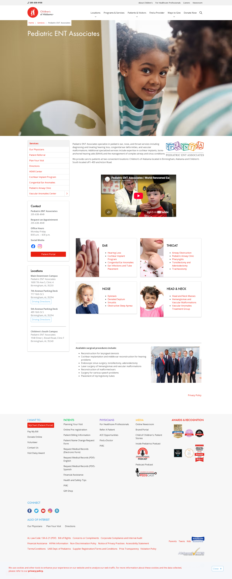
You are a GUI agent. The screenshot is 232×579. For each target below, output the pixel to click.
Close (216, 568)
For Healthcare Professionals (168, 2)
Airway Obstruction (181, 252)
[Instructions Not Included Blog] (57, 512)
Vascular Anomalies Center (42, 193)
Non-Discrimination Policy (83, 543)
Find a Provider (156, 12)
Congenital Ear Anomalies (42, 182)
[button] (66, 193)
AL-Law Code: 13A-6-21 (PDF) (41, 538)
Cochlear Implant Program (42, 177)
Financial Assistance (37, 543)
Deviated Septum (116, 299)
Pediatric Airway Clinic (40, 188)
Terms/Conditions (36, 548)
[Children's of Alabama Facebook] (30, 512)
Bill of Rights (64, 538)
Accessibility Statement (137, 543)
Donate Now (190, 12)
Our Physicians (36, 149)
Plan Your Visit (36, 160)
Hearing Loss (114, 252)
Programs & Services (114, 12)
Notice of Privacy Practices (111, 543)
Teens (182, 541)
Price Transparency (129, 548)
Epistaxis (112, 296)
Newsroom (197, 2)
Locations (95, 12)
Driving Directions (41, 301)
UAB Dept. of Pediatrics (59, 548)
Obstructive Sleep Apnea (120, 305)
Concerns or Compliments (86, 538)
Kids (189, 541)
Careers (186, 2)
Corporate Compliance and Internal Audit (121, 538)
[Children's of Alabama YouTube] (44, 512)
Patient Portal (48, 254)
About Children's (146, 2)
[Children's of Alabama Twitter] (37, 512)
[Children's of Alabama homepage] (40, 13)
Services (34, 143)
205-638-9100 (35, 2)
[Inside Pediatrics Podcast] (143, 459)
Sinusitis (112, 302)
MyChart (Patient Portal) (40, 425)
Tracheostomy (179, 268)
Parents (173, 541)
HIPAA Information (58, 543)
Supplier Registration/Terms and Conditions (95, 548)
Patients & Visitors (137, 12)
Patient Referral (37, 155)
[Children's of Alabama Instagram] (51, 512)
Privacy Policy (194, 395)
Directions (34, 166)
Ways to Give (174, 12)
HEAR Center (35, 171)
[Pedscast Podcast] (146, 475)
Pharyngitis (178, 259)
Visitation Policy (148, 548)
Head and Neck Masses (183, 296)
